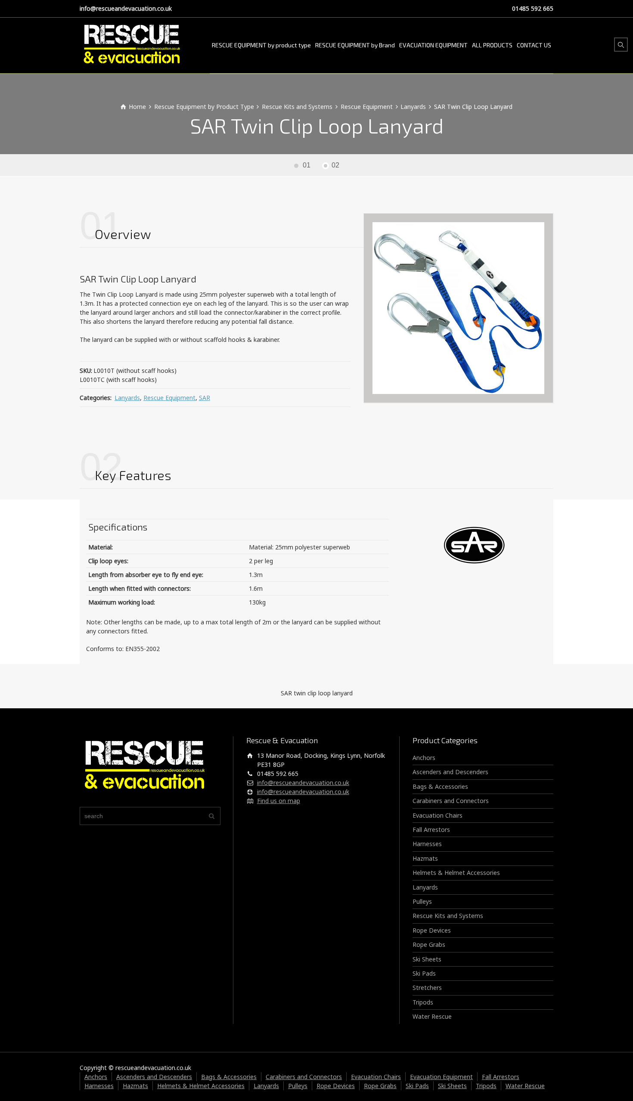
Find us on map (278, 801)
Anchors (424, 758)
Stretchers (427, 987)
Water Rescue (432, 1016)
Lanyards (127, 398)
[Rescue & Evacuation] (131, 45)
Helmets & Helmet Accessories (456, 872)
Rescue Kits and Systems (448, 916)
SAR (204, 398)
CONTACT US (534, 45)
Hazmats (425, 858)
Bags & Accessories (440, 786)
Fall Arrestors (431, 829)
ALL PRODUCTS (492, 45)
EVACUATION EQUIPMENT (433, 45)
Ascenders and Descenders (450, 772)
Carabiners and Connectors (451, 801)
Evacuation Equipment (441, 1077)
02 (335, 165)
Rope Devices (432, 930)
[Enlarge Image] (458, 308)
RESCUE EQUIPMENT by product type (261, 45)
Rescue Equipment (169, 398)
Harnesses (427, 844)
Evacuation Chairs (437, 815)
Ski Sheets (427, 959)
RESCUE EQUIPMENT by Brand (355, 45)
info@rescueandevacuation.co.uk (126, 8)
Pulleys (422, 901)
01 (306, 165)
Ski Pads (424, 973)
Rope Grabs (429, 944)
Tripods (423, 1002)
